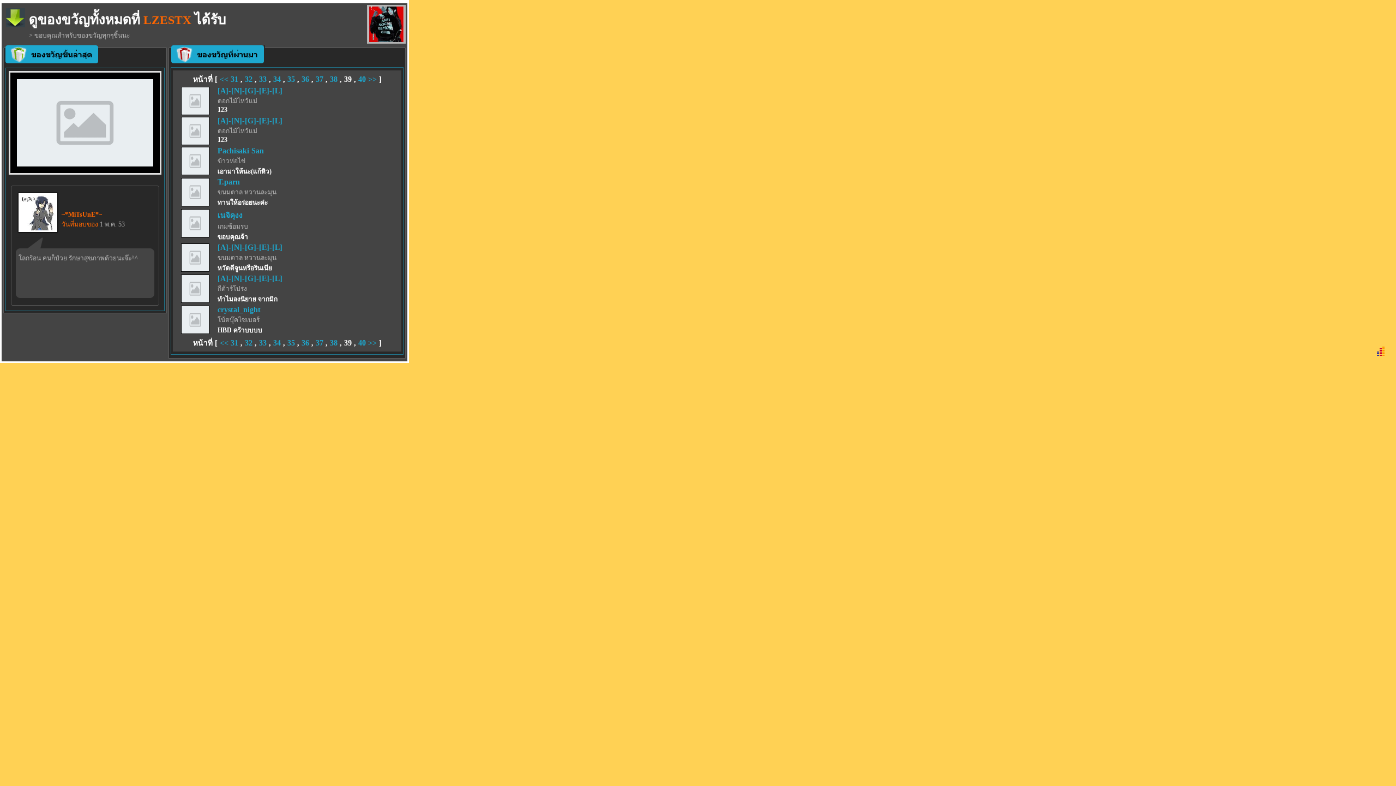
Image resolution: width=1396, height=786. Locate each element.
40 (362, 79)
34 (277, 79)
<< (225, 79)
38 (334, 79)
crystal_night (239, 310)
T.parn (229, 182)
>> (372, 79)
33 (263, 79)
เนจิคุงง (230, 215)
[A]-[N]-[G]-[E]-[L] (250, 91)
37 (319, 79)
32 (248, 79)
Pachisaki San (241, 151)
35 (291, 79)
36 (305, 79)
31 (234, 79)
